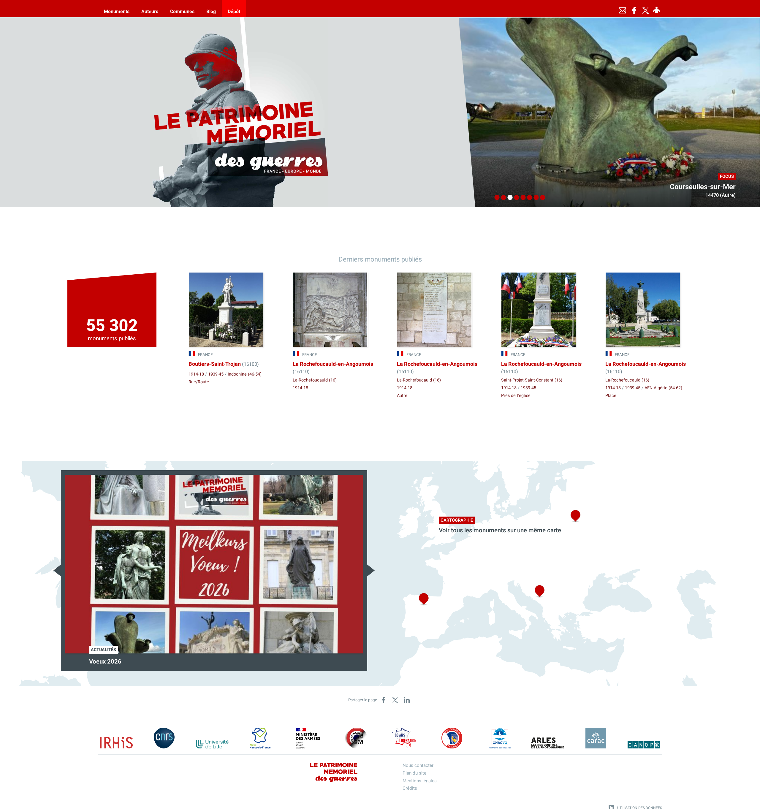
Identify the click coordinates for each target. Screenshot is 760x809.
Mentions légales (420, 781)
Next (371, 570)
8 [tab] (541, 198)
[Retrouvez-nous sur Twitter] (645, 8)
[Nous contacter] (622, 8)
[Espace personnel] (656, 8)
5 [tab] (522, 198)
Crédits (410, 788)
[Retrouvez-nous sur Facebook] (634, 8)
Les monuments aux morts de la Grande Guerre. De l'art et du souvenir (182, 661)
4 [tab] (515, 198)
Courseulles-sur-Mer (703, 187)
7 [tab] (535, 198)
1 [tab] (495, 198)
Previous (57, 570)
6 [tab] (528, 198)
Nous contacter (418, 765)
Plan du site (414, 773)
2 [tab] (502, 198)
